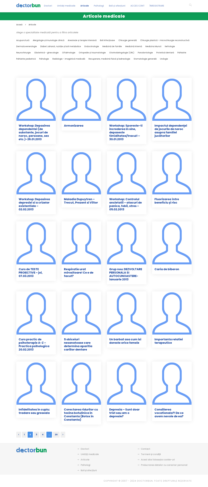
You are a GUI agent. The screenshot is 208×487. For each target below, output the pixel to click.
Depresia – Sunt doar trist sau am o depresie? (124, 413)
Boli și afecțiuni (117, 5)
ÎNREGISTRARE (157, 5)
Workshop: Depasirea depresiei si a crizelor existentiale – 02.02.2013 (34, 204)
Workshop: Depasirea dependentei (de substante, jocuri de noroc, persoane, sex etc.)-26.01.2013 (34, 132)
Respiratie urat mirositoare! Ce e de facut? (78, 272)
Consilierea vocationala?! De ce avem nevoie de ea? (169, 413)
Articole (84, 5)
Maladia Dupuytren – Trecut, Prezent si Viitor (81, 201)
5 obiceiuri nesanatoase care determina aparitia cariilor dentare (78, 344)
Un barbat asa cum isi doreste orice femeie (125, 341)
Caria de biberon (167, 269)
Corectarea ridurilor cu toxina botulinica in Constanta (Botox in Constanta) (81, 415)
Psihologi (99, 5)
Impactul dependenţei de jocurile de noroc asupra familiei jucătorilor (171, 131)
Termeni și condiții (151, 454)
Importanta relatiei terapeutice (169, 341)
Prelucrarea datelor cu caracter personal (164, 465)
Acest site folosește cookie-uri (158, 459)
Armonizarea (73, 126)
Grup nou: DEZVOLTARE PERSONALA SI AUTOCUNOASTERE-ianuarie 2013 (125, 274)
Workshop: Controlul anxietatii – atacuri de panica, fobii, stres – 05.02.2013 (125, 204)
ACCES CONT (137, 5)
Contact (145, 449)
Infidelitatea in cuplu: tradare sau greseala (34, 411)
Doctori (48, 5)
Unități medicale (66, 5)
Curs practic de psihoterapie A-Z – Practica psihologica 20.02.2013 (34, 344)
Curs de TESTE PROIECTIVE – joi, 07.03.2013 (31, 272)
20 (56, 434)
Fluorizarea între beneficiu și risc (167, 201)
